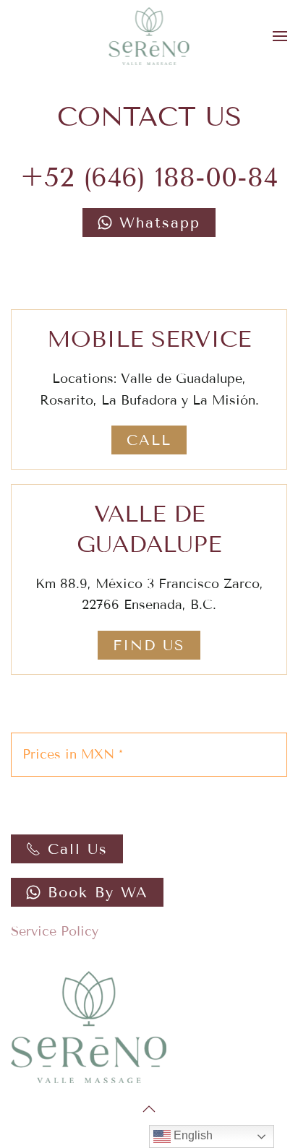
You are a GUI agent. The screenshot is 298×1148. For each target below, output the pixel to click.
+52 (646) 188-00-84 (149, 177)
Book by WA (98, 892)
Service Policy (54, 931)
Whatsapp (159, 222)
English (192, 1135)
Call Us (78, 849)
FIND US (149, 645)
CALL (149, 440)
